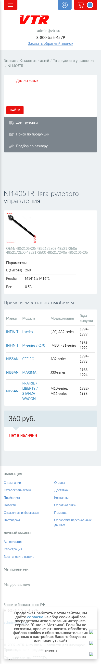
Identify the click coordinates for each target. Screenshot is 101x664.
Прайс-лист (12, 498)
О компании (12, 483)
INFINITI (12, 332)
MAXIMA (29, 372)
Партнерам (12, 520)
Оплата (59, 483)
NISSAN (12, 359)
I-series (27, 332)
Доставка (61, 490)
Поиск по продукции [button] (32, 134)
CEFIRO (28, 359)
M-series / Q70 (33, 345)
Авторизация (13, 542)
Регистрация (13, 549)
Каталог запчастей (34, 61)
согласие (35, 617)
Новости (10, 505)
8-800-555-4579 (50, 38)
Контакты (61, 498)
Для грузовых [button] (27, 122)
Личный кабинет (65, 5)
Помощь (60, 513)
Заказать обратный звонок (50, 43)
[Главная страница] (50, 19)
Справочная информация (21, 513)
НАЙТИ (15, 110)
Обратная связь (65, 505)
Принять (50, 650)
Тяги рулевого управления (73, 61)
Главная (10, 61)
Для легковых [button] (27, 81)
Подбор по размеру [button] (32, 146)
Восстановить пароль (19, 557)
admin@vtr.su (48, 31)
